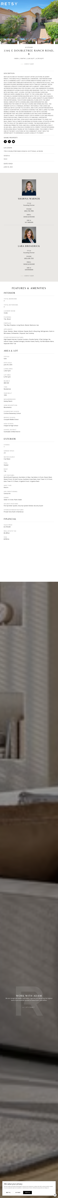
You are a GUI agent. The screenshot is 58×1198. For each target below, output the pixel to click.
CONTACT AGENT (29, 276)
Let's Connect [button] (30, 1007)
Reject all (8, 1192)
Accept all (27, 1192)
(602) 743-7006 (29, 211)
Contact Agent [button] (29, 64)
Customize (17, 1192)
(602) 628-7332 (29, 258)
